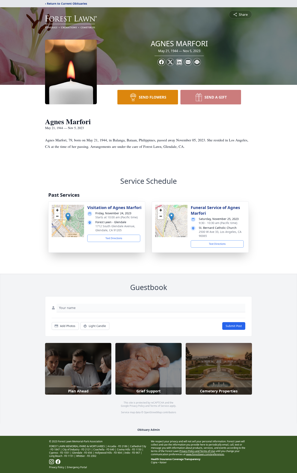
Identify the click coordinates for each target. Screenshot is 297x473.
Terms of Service (159, 406)
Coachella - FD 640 (103, 449)
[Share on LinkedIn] (179, 62)
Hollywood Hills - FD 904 (108, 452)
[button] (68, 217)
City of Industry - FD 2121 (76, 449)
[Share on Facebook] (161, 62)
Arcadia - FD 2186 (117, 446)
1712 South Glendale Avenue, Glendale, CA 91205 (115, 228)
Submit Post (234, 326)
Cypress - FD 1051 (59, 452)
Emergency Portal (77, 467)
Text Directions (113, 238)
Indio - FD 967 (132, 452)
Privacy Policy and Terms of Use (197, 451)
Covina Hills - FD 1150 (129, 449)
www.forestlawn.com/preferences (205, 454)
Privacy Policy (137, 406)
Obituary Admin (148, 430)
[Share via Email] (188, 62)
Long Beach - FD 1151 (61, 456)
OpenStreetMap (153, 412)
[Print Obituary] (197, 62)
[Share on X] (170, 62)
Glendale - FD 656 (82, 452)
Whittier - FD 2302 (86, 456)
